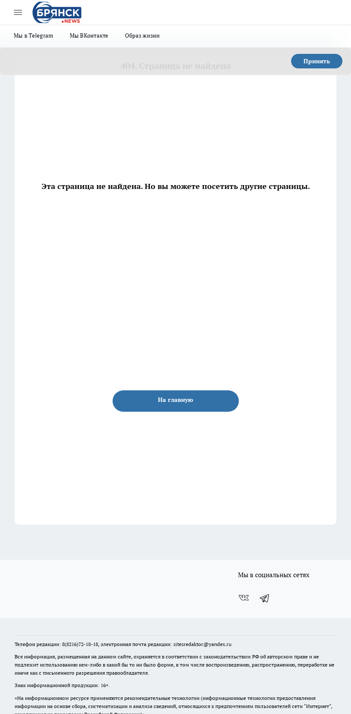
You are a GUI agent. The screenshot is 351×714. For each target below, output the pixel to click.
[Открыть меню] (18, 12)
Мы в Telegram (34, 35)
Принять (316, 61)
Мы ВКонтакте (89, 35)
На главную (175, 400)
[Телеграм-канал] (265, 598)
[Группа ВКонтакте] (243, 598)
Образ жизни (142, 35)
